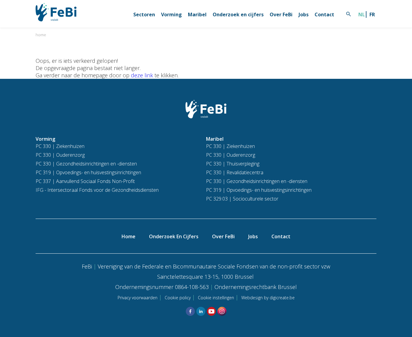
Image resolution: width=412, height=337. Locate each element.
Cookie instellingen (216, 297)
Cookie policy (178, 297)
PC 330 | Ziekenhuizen (60, 146)
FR (372, 14)
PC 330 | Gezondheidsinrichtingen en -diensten (86, 163)
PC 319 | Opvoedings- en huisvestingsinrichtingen (88, 172)
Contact (324, 14)
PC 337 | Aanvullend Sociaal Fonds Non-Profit (85, 181)
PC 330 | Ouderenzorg (60, 155)
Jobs (304, 14)
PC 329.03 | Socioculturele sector (242, 198)
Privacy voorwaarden (137, 297)
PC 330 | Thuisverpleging (232, 163)
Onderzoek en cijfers (238, 14)
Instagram (222, 311)
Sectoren (144, 14)
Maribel (197, 14)
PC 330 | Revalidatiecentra (234, 172)
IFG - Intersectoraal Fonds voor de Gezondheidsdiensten (97, 190)
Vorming (171, 14)
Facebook (190, 311)
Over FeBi (281, 14)
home (41, 34)
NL (361, 14)
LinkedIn (200, 311)
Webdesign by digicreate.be (268, 297)
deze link (142, 75)
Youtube (211, 311)
